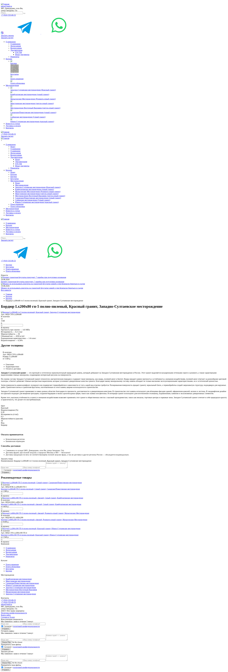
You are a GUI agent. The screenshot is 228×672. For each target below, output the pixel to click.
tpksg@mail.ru (6, 6)
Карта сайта (6, 615)
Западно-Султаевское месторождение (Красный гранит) (33, 90)
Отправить (6, 472)
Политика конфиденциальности (14, 613)
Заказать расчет (7, 38)
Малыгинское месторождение (18, 592)
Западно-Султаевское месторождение (21, 588)
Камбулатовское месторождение (19, 579)
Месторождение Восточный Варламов (21, 590)
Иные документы (22, 55)
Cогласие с (22, 470)
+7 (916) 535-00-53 (8, 15)
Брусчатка (14, 74)
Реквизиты (14, 57)
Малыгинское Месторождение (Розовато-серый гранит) (33, 99)
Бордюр (13, 63)
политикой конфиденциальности (26, 470)
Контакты (10, 128)
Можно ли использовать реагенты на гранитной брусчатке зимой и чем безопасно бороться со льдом (42, 288)
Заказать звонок (7, 36)
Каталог (9, 59)
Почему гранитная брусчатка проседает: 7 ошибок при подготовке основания (32, 282)
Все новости (6, 290)
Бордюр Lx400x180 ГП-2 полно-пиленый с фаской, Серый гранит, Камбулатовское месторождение (41, 504)
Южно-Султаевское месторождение (20, 585)
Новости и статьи (13, 124)
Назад (12, 147)
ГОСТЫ (18, 52)
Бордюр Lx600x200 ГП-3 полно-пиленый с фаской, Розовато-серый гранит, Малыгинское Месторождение (44, 520)
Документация (16, 50)
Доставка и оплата (13, 126)
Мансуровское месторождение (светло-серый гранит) (32, 103)
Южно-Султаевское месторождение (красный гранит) (32, 121)
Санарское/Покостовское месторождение (22, 583)
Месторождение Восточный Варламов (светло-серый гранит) (35, 108)
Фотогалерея (15, 46)
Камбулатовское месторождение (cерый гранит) (29, 94)
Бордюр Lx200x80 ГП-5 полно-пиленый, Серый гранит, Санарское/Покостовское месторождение (40, 489)
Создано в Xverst (8, 617)
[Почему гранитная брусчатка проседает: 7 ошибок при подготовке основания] (33, 277)
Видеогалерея (16, 48)
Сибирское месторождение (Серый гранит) (27, 117)
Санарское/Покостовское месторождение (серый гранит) (33, 112)
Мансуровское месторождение (18, 581)
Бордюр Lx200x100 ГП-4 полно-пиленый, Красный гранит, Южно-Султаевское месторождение (39, 535)
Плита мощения (16, 79)
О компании (11, 42)
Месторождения (12, 85)
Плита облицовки (17, 83)
